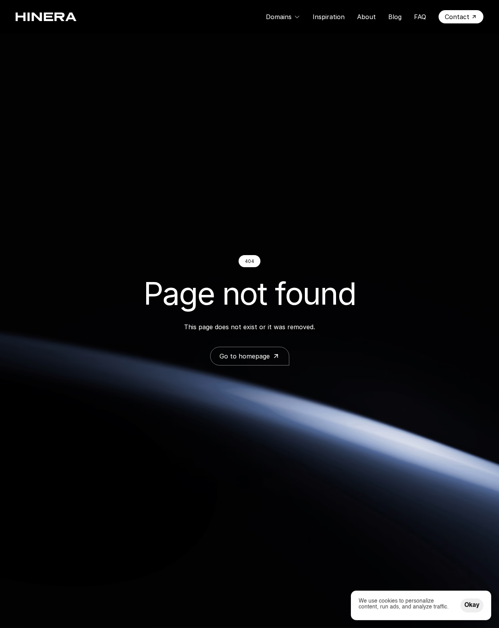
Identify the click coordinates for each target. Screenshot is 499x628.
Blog (395, 17)
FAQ (420, 17)
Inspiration (329, 17)
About (366, 17)
